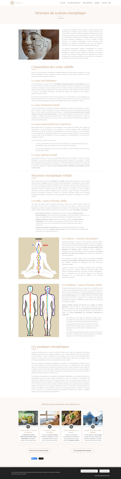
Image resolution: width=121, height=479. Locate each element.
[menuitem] (63, 3)
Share (35, 458)
